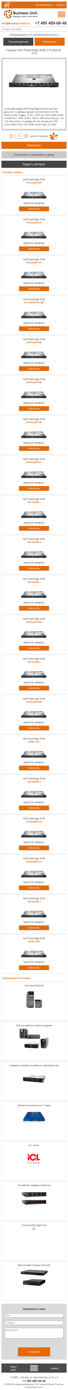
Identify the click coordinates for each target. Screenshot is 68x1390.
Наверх (55, 1368)
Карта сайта (13, 1368)
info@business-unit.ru (15, 23)
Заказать (34, 145)
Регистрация (44, 5)
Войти (61, 5)
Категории (49, 41)
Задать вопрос (33, 164)
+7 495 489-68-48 (51, 23)
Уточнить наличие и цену (34, 154)
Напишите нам (34, 1309)
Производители (18, 41)
